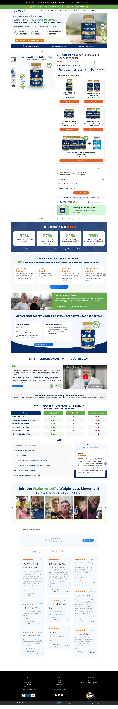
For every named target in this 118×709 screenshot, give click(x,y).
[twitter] (59, 695)
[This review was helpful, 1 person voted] (38, 595)
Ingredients (61, 179)
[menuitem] (42, 11)
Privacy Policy (70, 703)
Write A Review (88, 540)
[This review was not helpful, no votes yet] (41, 595)
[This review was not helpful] (93, 582)
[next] (105, 508)
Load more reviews (59, 663)
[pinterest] (62, 695)
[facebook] (56, 695)
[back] (13, 508)
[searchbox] (26, 552)
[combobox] (42, 552)
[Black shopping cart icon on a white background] (102, 11)
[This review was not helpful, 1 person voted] (93, 653)
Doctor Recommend (85, 62)
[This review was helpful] (64, 591)
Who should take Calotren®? (66, 188)
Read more (29, 587)
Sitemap (48, 703)
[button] (13, 274)
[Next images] (13, 90)
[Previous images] (13, 54)
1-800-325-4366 (77, 6)
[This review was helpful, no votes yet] (90, 621)
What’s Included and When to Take (68, 184)
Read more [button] (18, 280)
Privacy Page (86, 2)
